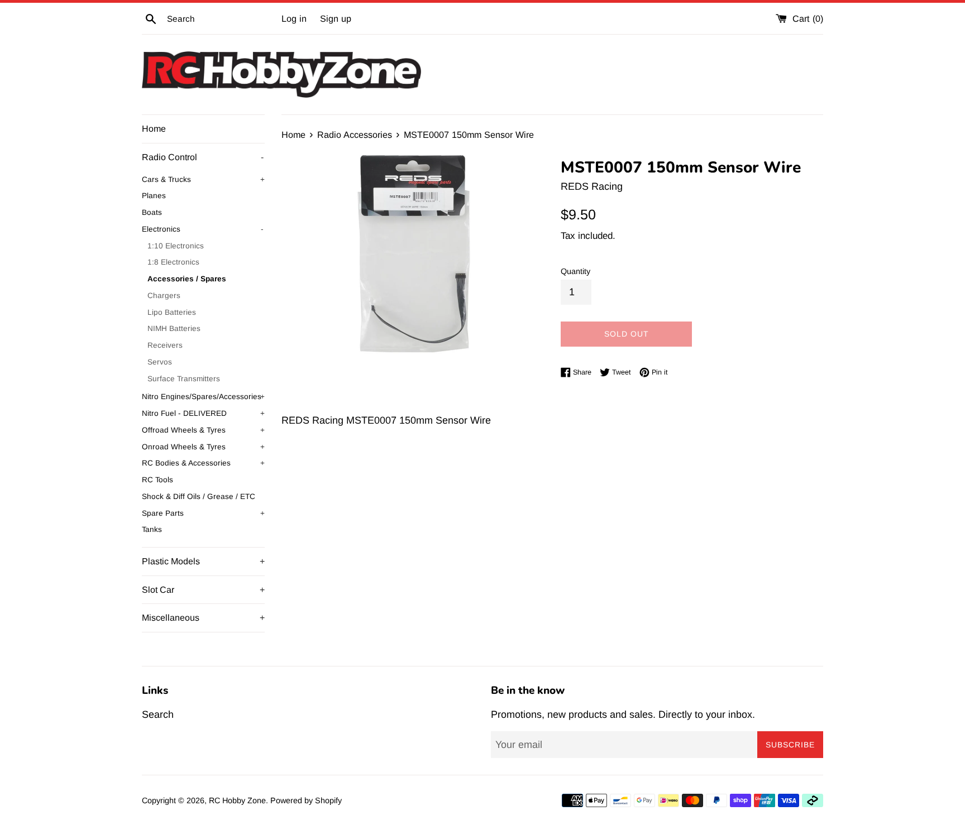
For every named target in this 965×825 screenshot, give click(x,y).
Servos (159, 362)
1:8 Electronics (173, 262)
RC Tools (157, 480)
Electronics (203, 229)
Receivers (165, 345)
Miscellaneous (203, 617)
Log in (294, 18)
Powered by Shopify (306, 800)
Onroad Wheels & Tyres (203, 447)
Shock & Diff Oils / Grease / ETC (198, 496)
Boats (152, 212)
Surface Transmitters (183, 379)
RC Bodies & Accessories (203, 463)
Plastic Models (203, 561)
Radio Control (203, 157)
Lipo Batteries (171, 312)
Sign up (335, 18)
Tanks (152, 529)
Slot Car (203, 589)
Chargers (163, 295)
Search (158, 714)
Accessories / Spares (186, 279)
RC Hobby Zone (237, 800)
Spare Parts (203, 513)
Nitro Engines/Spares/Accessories (203, 396)
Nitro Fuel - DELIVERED (203, 413)
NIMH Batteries (173, 328)
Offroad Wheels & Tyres (203, 430)
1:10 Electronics (175, 246)
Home (154, 128)
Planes (154, 195)
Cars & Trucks (203, 179)
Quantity (575, 271)
